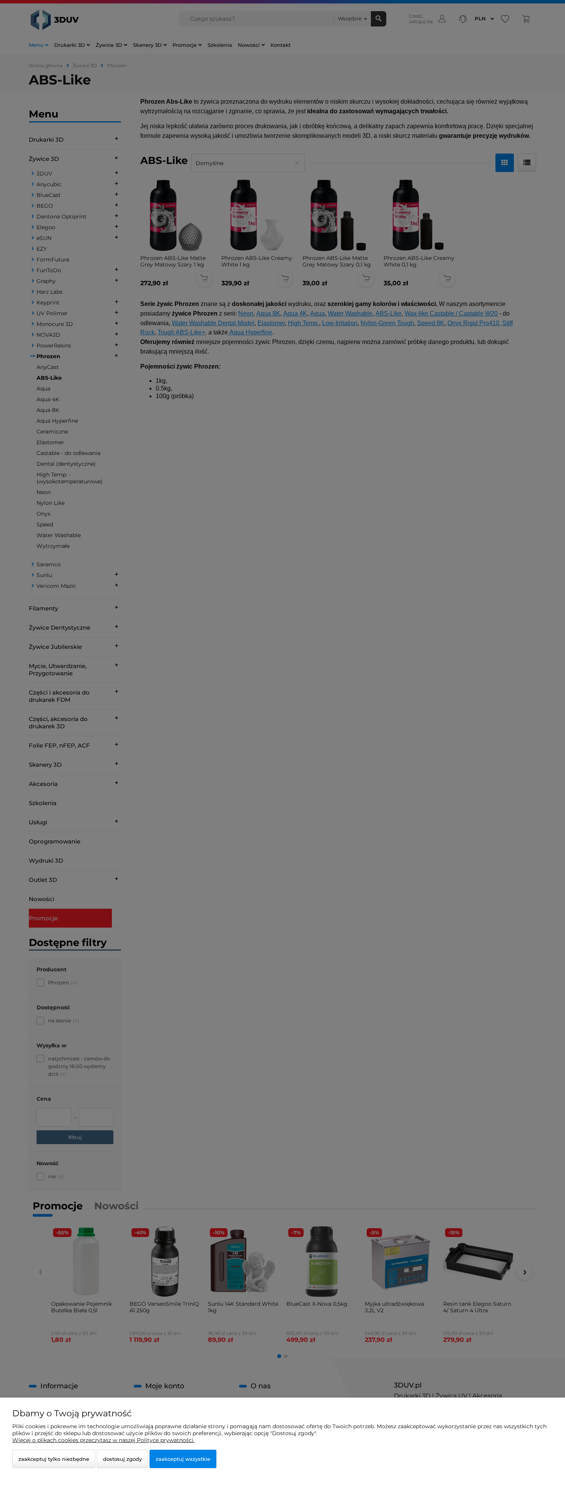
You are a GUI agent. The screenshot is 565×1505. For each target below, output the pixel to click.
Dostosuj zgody (122, 1459)
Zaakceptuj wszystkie (183, 1459)
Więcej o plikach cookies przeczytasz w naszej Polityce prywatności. (103, 1440)
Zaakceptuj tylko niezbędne (53, 1459)
